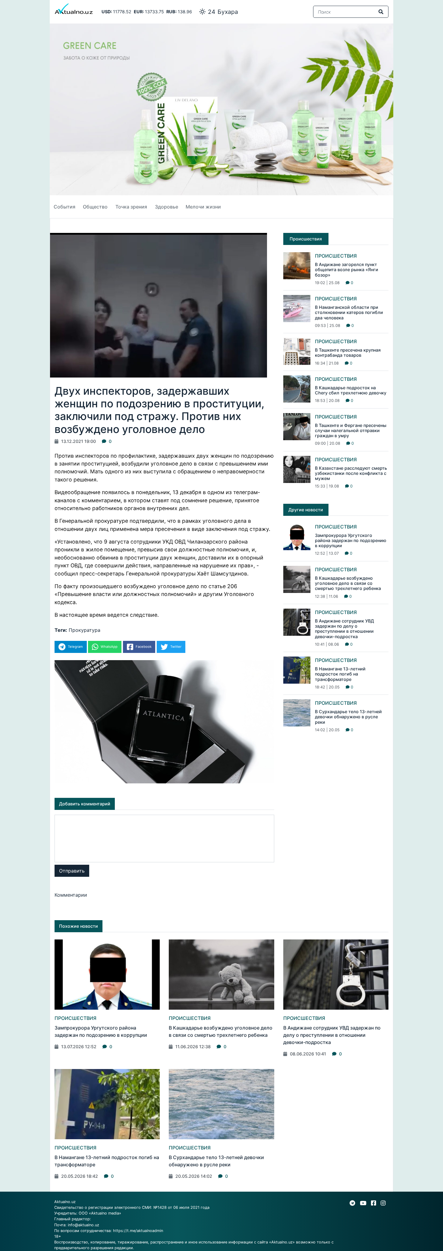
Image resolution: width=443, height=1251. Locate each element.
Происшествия (336, 256)
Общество (95, 207)
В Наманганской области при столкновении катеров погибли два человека (349, 312)
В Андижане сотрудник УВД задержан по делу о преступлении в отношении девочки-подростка (344, 628)
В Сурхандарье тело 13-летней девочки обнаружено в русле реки (348, 717)
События (64, 207)
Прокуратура (84, 630)
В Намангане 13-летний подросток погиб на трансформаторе (340, 674)
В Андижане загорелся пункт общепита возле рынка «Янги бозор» (346, 269)
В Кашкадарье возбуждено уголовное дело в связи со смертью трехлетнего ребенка (348, 583)
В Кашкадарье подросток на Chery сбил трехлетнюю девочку (350, 390)
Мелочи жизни (203, 207)
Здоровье (166, 207)
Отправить (72, 871)
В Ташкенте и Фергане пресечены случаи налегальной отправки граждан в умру (350, 430)
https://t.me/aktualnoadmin (138, 1230)
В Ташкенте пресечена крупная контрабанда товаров (348, 352)
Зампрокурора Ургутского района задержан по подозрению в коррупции (350, 540)
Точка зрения (131, 207)
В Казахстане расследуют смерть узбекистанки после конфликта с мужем (351, 473)
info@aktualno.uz (83, 1225)
